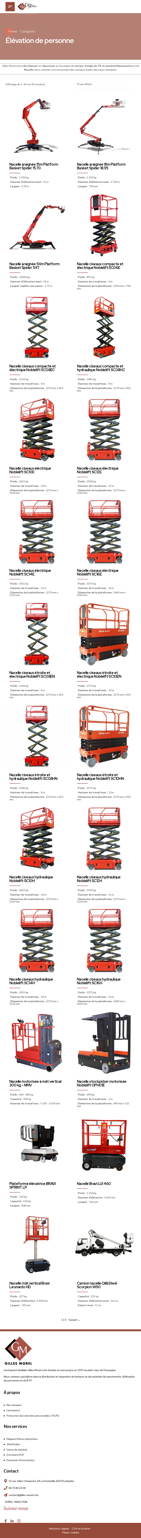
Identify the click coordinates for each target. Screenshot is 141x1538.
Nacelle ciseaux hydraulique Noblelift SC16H (99, 981)
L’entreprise (13, 1410)
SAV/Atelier (13, 1444)
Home (12, 31)
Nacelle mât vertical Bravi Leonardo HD (29, 1285)
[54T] (37, 225)
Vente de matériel (17, 1449)
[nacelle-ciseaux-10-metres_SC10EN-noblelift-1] (104, 634)
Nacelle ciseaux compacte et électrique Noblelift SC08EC (32, 368)
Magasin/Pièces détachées (22, 1438)
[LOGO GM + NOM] (18, 1350)
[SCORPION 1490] (104, 1244)
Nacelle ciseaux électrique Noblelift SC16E (97, 572)
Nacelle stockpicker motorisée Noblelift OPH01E (101, 1083)
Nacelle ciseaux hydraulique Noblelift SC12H (99, 879)
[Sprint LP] (37, 1145)
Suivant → (74, 1319)
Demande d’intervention (21, 1460)
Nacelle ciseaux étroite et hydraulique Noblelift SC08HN (33, 777)
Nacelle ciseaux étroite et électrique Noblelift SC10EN (99, 674)
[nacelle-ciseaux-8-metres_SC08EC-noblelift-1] (37, 327)
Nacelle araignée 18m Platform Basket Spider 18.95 (101, 166)
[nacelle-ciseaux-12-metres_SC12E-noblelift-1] (104, 429)
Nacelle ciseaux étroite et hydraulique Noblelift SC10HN (100, 777)
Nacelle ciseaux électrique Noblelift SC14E (30, 572)
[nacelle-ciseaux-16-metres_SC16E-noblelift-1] (104, 532)
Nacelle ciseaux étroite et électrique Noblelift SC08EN (32, 674)
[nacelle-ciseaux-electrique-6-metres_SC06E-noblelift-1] (104, 225)
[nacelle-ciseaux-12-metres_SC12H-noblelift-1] (104, 838)
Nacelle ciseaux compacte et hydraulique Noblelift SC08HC (101, 368)
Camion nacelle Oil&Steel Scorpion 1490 (97, 1285)
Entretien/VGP (15, 1454)
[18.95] (104, 125)
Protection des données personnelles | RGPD (33, 1415)
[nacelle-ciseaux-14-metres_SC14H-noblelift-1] (37, 940)
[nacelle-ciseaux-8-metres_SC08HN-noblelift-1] (37, 736)
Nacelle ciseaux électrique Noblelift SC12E (97, 470)
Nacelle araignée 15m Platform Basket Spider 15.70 (33, 166)
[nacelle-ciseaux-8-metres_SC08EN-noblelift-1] (37, 634)
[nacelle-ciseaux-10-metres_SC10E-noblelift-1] (37, 429)
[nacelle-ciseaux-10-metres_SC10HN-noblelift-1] (104, 736)
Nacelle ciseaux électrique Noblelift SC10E (30, 470)
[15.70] (37, 125)
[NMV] (37, 1042)
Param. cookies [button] (70, 1532)
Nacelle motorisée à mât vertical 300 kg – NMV (35, 1083)
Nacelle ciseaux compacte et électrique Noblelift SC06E (100, 266)
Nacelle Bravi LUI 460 (94, 1183)
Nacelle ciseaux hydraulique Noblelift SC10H (31, 879)
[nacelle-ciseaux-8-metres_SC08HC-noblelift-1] (104, 327)
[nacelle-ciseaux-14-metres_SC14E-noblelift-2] (37, 532)
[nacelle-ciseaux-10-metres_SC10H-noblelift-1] (37, 838)
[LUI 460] (104, 1145)
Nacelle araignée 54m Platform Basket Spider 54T (34, 266)
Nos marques (14, 1404)
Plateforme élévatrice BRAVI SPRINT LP (32, 1185)
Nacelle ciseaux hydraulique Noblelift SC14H (31, 981)
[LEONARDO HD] (37, 1244)
